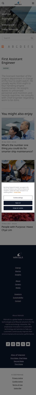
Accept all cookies (18, 208)
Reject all (18, 203)
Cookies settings (18, 197)
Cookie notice (17, 192)
